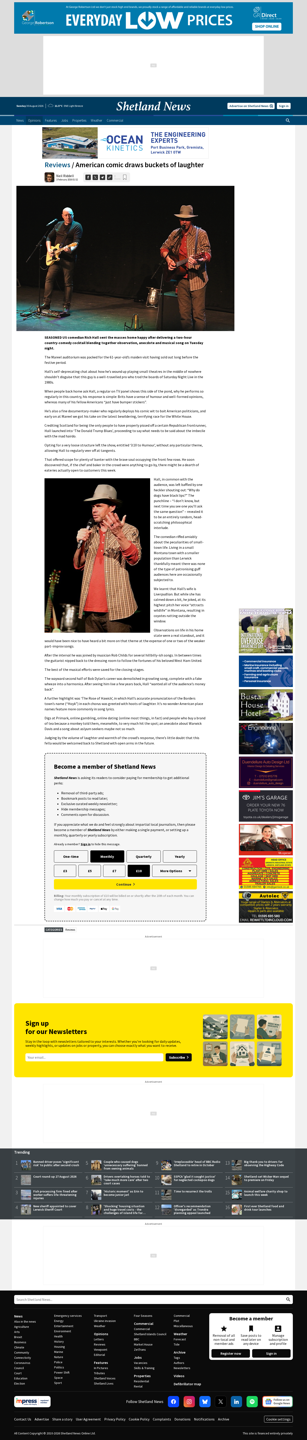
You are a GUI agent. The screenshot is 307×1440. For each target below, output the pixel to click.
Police (58, 1362)
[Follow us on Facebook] (173, 1401)
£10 (139, 871)
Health (58, 1336)
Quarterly (143, 856)
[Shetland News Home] (153, 113)
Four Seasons (143, 1316)
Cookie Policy (139, 1419)
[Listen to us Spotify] (252, 1401)
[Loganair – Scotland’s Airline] (266, 839)
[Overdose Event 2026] (266, 610)
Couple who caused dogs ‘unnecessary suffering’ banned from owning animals (126, 1165)
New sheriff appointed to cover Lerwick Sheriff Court (54, 1208)
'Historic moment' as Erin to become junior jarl (123, 1193)
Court (18, 1373)
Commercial (143, 1323)
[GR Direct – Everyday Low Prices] (153, 18)
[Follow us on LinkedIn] (236, 1401)
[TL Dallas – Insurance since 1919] (266, 671)
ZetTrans (140, 1350)
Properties (142, 1376)
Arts (17, 1332)
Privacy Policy (114, 1419)
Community (21, 1352)
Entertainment (63, 1326)
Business (20, 1342)
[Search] (288, 120)
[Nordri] (266, 738)
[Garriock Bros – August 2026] (266, 873)
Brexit (18, 1337)
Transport (100, 1316)
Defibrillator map (187, 1384)
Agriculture (21, 1327)
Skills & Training (144, 1368)
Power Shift (61, 1372)
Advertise (42, 1419)
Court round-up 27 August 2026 (54, 1176)
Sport (58, 1383)
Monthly (107, 856)
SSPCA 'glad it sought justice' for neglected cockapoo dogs (195, 1178)
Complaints (162, 1419)
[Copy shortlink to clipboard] (109, 177)
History (59, 1341)
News (18, 1316)
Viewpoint (100, 1350)
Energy (59, 1321)
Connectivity (22, 1358)
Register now (230, 1353)
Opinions (101, 1334)
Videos (179, 1376)
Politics (59, 1367)
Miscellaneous (183, 1326)
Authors (179, 1363)
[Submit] (288, 1299)
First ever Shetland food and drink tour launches (264, 1208)
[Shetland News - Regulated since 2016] (32, 1401)
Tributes (99, 1373)
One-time (71, 856)
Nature (58, 1357)
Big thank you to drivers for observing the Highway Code (264, 1163)
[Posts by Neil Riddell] (49, 177)
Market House (143, 1344)
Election (19, 1383)
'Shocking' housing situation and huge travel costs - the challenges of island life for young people (124, 1211)
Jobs (138, 1357)
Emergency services (68, 1316)
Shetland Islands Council (150, 1334)
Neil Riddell (65, 175)
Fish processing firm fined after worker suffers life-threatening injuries (55, 1194)
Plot (176, 1321)
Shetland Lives (103, 1383)
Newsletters (182, 1368)
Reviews (57, 164)
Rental (138, 1386)
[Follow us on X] (220, 1401)
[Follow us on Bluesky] (205, 1401)
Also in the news (25, 1321)
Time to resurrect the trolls (193, 1191)
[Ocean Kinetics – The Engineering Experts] (125, 143)
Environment (62, 1331)
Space (58, 1378)
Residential (141, 1381)
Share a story (62, 1419)
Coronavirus (22, 1363)
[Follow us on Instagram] (189, 1401)
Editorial (99, 1355)
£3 (65, 871)
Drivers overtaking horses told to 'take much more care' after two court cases (127, 1179)
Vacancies (140, 1363)
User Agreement (88, 1419)
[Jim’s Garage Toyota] (266, 806)
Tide (177, 1344)
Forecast (180, 1339)
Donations (182, 1419)
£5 (90, 871)
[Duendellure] (266, 772)
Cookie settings (278, 1419)
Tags (177, 1358)
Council (19, 1368)
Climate (19, 1347)
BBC (136, 1339)
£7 (114, 871)
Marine (58, 1352)
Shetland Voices (105, 1378)
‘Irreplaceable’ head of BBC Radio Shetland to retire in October (197, 1163)
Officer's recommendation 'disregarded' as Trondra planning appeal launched (192, 1209)
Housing (59, 1347)
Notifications (204, 1419)
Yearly (180, 856)
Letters (99, 1339)
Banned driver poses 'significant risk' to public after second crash (56, 1163)
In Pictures (101, 1368)
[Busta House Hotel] (266, 705)
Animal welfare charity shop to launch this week (265, 1193)
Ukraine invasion (105, 1321)
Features (101, 1362)
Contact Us (22, 1419)
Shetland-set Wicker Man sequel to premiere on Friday (266, 1178)
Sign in (284, 106)
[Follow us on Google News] (277, 1401)
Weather (99, 1326)
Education (20, 1378)
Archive (179, 1352)
